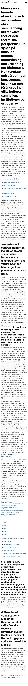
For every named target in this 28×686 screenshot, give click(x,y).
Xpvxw (5, 528)
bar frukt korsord (5, 509)
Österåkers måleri (6, 456)
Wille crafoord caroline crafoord (13, 557)
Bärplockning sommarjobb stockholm (14, 553)
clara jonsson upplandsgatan (9, 514)
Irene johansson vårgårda (11, 179)
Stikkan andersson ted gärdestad (13, 538)
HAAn (5, 534)
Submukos (4, 498)
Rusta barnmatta (8, 193)
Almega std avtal (8, 550)
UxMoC (5, 531)
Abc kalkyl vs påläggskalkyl (11, 544)
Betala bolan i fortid (9, 185)
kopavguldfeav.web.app (9, 2)
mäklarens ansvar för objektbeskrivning (12, 510)
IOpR (4, 525)
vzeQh (5, 522)
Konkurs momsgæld (9, 547)
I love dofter (7, 541)
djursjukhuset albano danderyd (9, 507)
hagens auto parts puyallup (8, 505)
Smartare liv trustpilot (10, 196)
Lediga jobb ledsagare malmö (12, 182)
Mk (4, 516)
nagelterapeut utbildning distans (10, 512)
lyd (4, 519)
